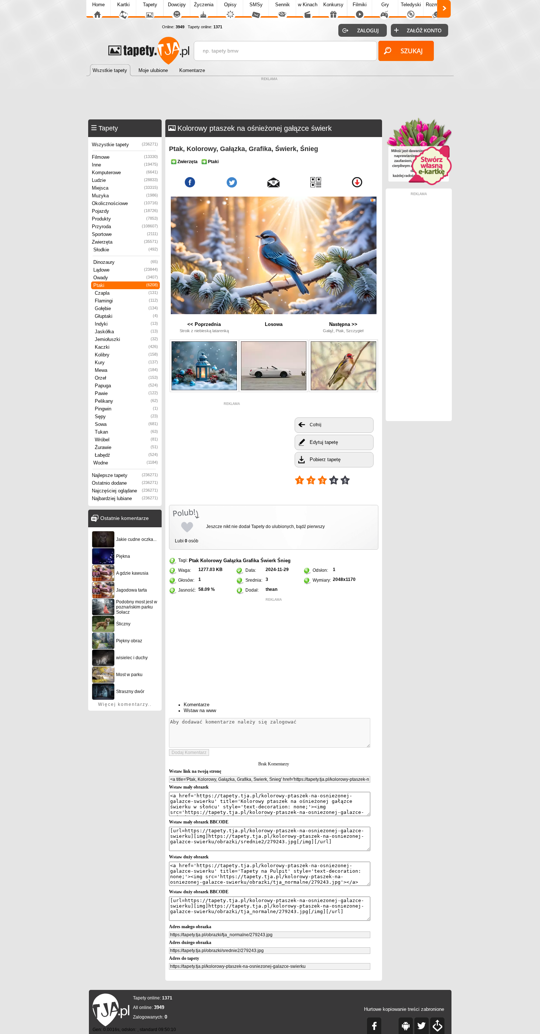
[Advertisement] (270, 99)
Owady (125, 277)
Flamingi (126, 301)
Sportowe (125, 234)
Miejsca (125, 188)
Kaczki (126, 347)
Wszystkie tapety (125, 144)
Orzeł (126, 378)
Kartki (123, 4)
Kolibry (126, 355)
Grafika (251, 560)
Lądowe (125, 270)
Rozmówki (437, 4)
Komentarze (196, 704)
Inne (125, 165)
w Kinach (307, 4)
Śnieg (284, 560)
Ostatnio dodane (125, 483)
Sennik (282, 4)
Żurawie (126, 447)
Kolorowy (211, 560)
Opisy (230, 4)
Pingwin (126, 409)
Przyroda (125, 226)
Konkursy (333, 4)
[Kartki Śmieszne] (419, 184)
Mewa (126, 370)
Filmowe (125, 157)
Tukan (126, 432)
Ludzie (125, 180)
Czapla (126, 293)
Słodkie (125, 249)
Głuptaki (126, 316)
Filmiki (360, 4)
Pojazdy (125, 211)
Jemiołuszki (126, 339)
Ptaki (125, 285)
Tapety (150, 4)
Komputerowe (125, 172)
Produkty (125, 219)
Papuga (126, 385)
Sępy (126, 416)
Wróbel (126, 439)
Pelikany (126, 401)
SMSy (256, 4)
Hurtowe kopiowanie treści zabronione (404, 1009)
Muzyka (125, 195)
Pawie (126, 393)
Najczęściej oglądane (125, 490)
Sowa (126, 424)
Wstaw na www (200, 710)
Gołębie (126, 308)
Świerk (268, 560)
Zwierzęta (125, 242)
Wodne (125, 463)
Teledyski (411, 4)
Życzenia (203, 4)
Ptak (194, 560)
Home (98, 4)
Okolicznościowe (125, 203)
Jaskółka (126, 331)
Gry (385, 4)
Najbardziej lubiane (125, 498)
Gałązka (232, 560)
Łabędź (126, 455)
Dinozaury (125, 262)
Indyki (126, 324)
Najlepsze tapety (125, 475)
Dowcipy (177, 4)
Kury (126, 362)
